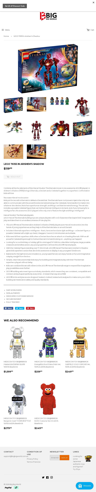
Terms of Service (33, 462)
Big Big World (15, 484)
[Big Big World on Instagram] (51, 478)
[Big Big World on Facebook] (47, 478)
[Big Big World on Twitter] (43, 478)
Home (6, 36)
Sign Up (64, 458)
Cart (92, 30)
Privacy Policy (32, 459)
